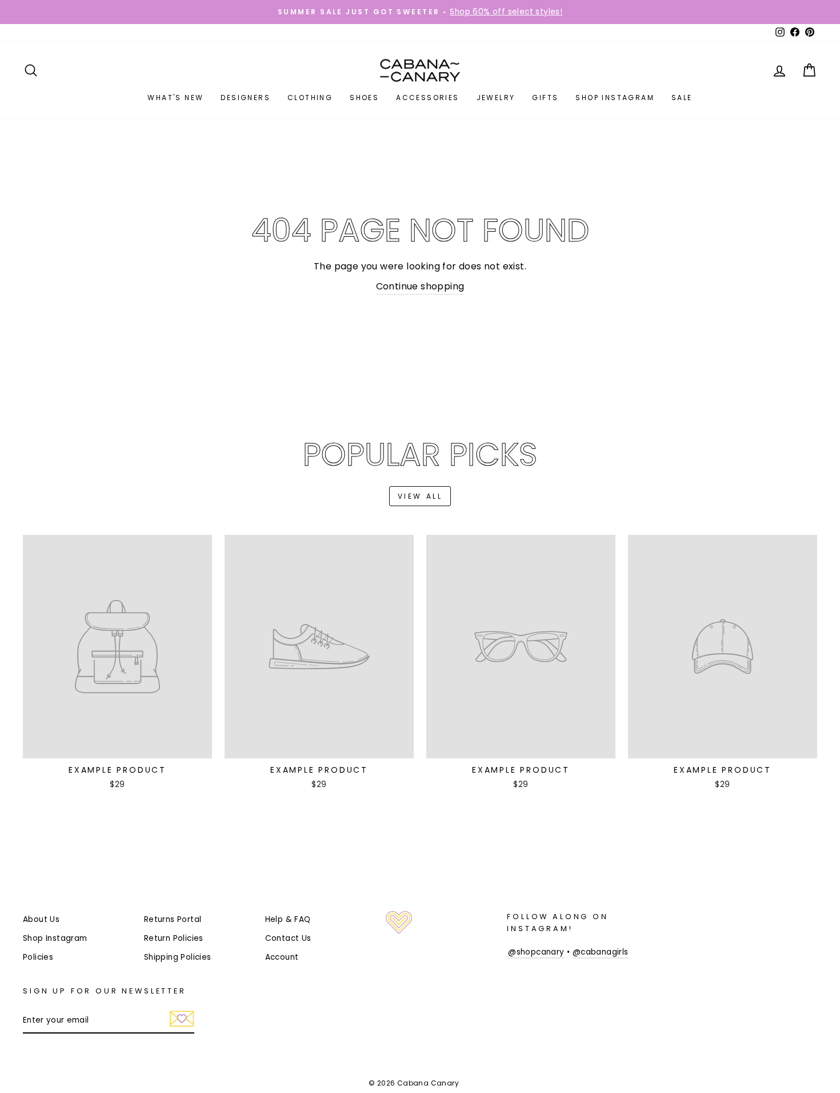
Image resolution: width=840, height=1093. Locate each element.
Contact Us (288, 938)
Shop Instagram (614, 97)
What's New (175, 97)
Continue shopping (420, 286)
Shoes (364, 97)
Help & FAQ (288, 919)
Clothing (310, 97)
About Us (41, 919)
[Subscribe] (182, 1021)
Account (282, 957)
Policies (38, 957)
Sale (682, 97)
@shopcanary (536, 952)
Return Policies (173, 938)
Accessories (427, 97)
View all (420, 496)
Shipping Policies (177, 957)
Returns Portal (173, 919)
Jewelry (496, 97)
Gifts (545, 97)
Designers (245, 97)
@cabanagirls (601, 952)
